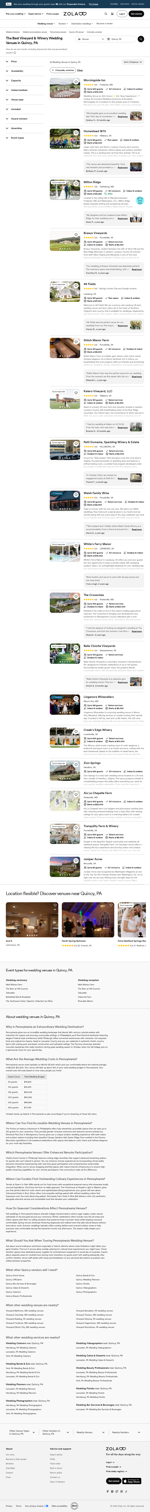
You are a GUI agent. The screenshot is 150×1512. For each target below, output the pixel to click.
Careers (9, 1472)
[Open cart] (112, 14)
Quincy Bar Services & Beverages (21, 1284)
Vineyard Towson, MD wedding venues (94, 1315)
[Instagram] (121, 1492)
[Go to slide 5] (69, 96)
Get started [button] (136, 14)
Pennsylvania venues (58, 32)
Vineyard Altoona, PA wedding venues (93, 1319)
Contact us (55, 1477)
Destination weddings (81, 23)
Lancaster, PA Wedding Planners (20, 1389)
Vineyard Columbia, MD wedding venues (24, 1315)
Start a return (56, 1468)
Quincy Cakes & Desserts (17, 1288)
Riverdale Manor (85, 1001)
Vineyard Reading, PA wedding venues (23, 1319)
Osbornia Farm (84, 997)
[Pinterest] (112, 1492)
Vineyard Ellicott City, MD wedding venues (25, 1327)
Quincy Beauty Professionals (19, 1296)
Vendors (62, 23)
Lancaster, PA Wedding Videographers (93, 1348)
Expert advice (34, 14)
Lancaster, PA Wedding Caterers (21, 1352)
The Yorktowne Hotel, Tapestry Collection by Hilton (29, 1001)
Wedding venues (45, 23)
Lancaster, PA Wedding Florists (90, 1393)
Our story (10, 1454)
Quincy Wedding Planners (88, 1279)
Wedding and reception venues (35, 32)
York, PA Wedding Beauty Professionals (94, 1380)
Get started (114, 1481)
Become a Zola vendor (16, 1459)
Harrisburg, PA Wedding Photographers (24, 1405)
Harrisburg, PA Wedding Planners (21, 1393)
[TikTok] (126, 1492)
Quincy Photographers (86, 1292)
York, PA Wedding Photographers (21, 1413)
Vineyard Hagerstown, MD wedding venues (96, 1323)
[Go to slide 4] (67, 96)
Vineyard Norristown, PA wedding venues (95, 1327)
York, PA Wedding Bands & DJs (20, 1368)
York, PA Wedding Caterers (18, 1356)
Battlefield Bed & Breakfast (18, 997)
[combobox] (121, 39)
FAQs (52, 1459)
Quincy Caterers (13, 1292)
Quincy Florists (83, 1284)
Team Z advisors (57, 1482)
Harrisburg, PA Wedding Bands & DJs (23, 1372)
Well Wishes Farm (14, 984)
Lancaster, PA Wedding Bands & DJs (22, 1376)
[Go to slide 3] (65, 96)
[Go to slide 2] (62, 96)
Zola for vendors (137, 4)
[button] (103, 39)
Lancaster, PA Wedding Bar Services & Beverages (98, 1409)
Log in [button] (122, 14)
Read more (123, 116)
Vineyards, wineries (94, 32)
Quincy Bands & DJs (85, 1275)
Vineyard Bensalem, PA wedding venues (94, 1311)
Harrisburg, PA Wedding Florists (90, 1397)
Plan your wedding (14, 14)
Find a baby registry (115, 1471)
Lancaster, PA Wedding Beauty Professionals (96, 1372)
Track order (55, 1463)
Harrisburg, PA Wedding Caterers (21, 1348)
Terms (18, 1506)
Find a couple (52, 14)
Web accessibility (59, 1506)
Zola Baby (114, 4)
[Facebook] (107, 1492)
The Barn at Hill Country (17, 989)
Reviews (9, 1463)
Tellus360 (10, 993)
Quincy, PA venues (76, 32)
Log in (109, 1462)
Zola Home (124, 4)
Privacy (9, 1506)
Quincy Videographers (86, 1288)
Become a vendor (105, 23)
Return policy (56, 1472)
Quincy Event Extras (15, 1275)
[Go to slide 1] (60, 96)
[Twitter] (116, 1492)
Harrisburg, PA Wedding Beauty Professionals (96, 1376)
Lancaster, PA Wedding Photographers (23, 1409)
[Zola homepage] (75, 14)
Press (8, 1477)
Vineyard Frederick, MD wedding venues (24, 1323)
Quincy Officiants (14, 1279)
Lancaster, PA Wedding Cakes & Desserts (95, 1360)
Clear (80, 70)
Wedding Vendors (13, 32)
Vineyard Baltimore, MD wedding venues (25, 1311)
